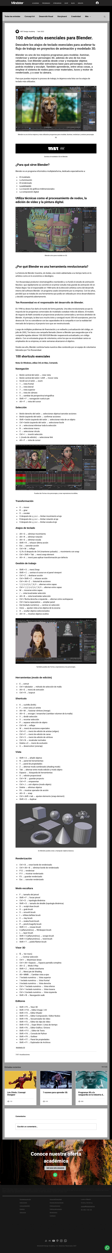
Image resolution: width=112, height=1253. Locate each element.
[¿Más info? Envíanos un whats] (107, 1248)
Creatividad (76, 16)
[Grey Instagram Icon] (61, 1240)
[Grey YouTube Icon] (53, 1240)
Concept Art (30, 16)
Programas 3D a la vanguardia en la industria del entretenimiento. (91, 1093)
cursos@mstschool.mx (88, 1206)
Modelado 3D (20, 1047)
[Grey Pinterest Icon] (57, 1240)
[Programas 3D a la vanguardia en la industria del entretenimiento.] (91, 1080)
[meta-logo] (49, 1240)
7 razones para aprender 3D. (55, 1092)
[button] (105, 16)
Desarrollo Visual (46, 16)
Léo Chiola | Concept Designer (16, 1093)
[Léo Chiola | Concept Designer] (20, 1080)
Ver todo (104, 1067)
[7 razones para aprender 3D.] (56, 1080)
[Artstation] (46, 1240)
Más (86, 16)
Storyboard (62, 16)
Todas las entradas (12, 16)
